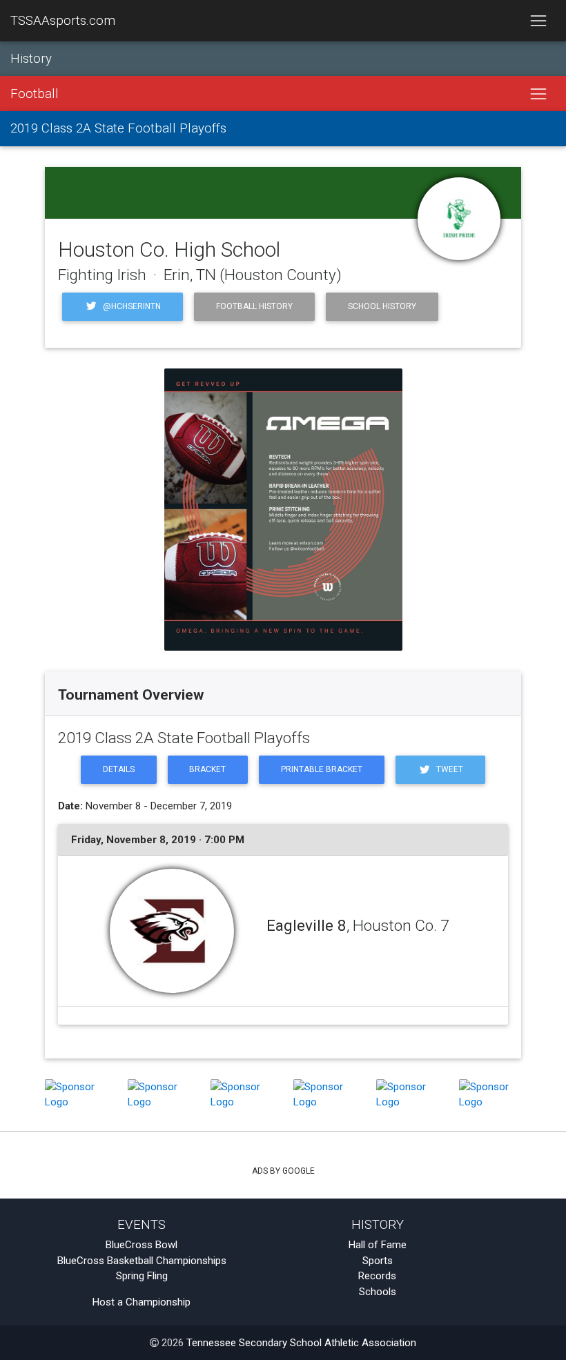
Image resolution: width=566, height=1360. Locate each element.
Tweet (448, 769)
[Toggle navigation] (538, 20)
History (31, 58)
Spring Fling (142, 1276)
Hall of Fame (378, 1245)
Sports (377, 1260)
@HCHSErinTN (131, 306)
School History (382, 306)
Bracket (207, 769)
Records (377, 1276)
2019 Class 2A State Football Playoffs (118, 128)
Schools (377, 1291)
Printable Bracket (321, 769)
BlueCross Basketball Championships (141, 1260)
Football (34, 93)
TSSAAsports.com (62, 20)
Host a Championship (141, 1302)
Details (119, 769)
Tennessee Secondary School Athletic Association (301, 1343)
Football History (254, 306)
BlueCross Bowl (141, 1245)
